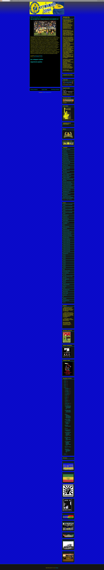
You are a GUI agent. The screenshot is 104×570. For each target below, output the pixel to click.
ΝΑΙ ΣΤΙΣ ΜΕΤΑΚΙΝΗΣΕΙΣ (68, 426)
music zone (65, 294)
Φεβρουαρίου (67, 403)
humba (64, 287)
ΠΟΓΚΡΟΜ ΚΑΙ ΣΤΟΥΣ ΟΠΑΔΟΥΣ (67, 423)
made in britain (65, 293)
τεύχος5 (64, 262)
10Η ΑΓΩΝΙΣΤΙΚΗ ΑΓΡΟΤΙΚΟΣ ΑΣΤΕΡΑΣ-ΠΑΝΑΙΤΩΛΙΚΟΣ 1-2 (68, 434)
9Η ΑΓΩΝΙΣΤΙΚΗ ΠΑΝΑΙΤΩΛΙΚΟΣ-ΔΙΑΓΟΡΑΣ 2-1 (68, 411)
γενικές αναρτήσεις (66, 226)
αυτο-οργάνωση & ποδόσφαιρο (66, 223)
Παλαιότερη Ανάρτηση (55, 89)
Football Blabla (65, 154)
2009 (65, 454)
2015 (65, 379)
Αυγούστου (67, 394)
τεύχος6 (64, 263)
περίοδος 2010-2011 (66, 244)
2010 (65, 387)
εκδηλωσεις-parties (66, 230)
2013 (65, 382)
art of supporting (66, 272)
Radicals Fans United (66, 161)
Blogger (57, 567)
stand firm (64, 298)
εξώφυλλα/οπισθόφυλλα (67, 233)
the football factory (66, 300)
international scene (66, 289)
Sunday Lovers (65, 165)
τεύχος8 (64, 267)
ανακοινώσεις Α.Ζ (66, 218)
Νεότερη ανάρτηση (34, 89)
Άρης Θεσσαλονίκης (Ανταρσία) (66, 169)
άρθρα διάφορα (65, 220)
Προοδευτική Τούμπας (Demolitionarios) (67, 191)
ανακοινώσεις (65, 216)
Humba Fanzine (65, 156)
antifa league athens (66, 270)
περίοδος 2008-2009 (66, 240)
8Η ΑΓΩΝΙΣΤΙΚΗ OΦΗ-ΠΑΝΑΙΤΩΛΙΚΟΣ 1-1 (68, 439)
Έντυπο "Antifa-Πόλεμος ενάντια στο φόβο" (67, 174)
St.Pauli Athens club (66, 163)
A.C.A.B (66, 428)
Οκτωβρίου (67, 391)
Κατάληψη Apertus (66, 237)
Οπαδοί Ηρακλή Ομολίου (67, 185)
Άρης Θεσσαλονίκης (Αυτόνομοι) (66, 172)
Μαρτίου (66, 401)
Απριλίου (66, 400)
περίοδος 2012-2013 (66, 247)
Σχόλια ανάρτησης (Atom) (47, 92)
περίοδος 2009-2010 (36, 56)
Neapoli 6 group (65, 158)
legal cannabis (65, 291)
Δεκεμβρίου (67, 388)
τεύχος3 (41, 56)
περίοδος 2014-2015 (66, 251)
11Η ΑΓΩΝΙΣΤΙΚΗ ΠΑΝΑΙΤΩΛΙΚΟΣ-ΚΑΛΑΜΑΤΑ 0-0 (68, 407)
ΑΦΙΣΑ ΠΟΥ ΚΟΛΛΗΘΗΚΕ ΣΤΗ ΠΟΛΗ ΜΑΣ (67, 450)
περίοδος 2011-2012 (66, 246)
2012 (65, 384)
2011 (65, 385)
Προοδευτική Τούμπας (67, 189)
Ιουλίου (66, 395)
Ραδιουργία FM (65, 253)
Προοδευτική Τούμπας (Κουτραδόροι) (67, 194)
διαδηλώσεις (65, 228)
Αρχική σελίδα (44, 89)
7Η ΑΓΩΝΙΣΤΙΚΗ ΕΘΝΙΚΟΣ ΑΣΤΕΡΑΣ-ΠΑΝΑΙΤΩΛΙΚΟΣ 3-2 (68, 443)
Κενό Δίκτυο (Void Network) (67, 183)
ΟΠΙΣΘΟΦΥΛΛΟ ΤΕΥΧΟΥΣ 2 (67, 430)
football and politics (66, 284)
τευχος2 (64, 256)
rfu (63, 296)
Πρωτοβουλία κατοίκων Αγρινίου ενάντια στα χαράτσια (68, 197)
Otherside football (66, 159)
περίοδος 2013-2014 (66, 249)
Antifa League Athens (66, 149)
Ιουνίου (66, 397)
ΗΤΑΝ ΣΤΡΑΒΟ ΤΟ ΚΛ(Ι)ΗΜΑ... (68, 420)
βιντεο (64, 224)
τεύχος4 (64, 260)
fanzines (64, 282)
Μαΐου (66, 398)
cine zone (64, 274)
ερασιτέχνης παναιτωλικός (67, 235)
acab (64, 269)
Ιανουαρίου (67, 404)
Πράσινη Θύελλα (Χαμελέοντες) (68, 187)
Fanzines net (65, 152)
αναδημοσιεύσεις (66, 215)
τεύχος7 (64, 265)
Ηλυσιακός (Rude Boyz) (67, 182)
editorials (64, 280)
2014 (65, 381)
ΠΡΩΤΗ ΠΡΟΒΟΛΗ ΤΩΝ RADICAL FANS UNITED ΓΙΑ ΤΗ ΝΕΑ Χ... (68, 416)
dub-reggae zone (66, 278)
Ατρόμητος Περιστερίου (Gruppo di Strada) (67, 177)
